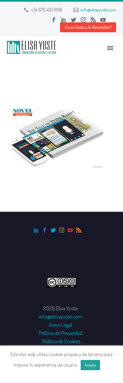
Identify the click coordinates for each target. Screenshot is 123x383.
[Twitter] (73, 19)
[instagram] (61, 230)
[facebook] (44, 230)
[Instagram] (83, 19)
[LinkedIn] (64, 19)
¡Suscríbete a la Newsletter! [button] (88, 27)
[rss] (78, 230)
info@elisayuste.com (98, 9)
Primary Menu (110, 48)
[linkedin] (36, 230)
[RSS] (93, 19)
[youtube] (70, 230)
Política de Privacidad (60, 332)
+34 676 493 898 (46, 9)
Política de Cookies (61, 341)
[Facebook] (54, 19)
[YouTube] (103, 19)
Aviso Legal (60, 324)
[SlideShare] (113, 19)
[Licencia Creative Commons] (61, 281)
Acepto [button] (90, 365)
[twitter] (53, 230)
